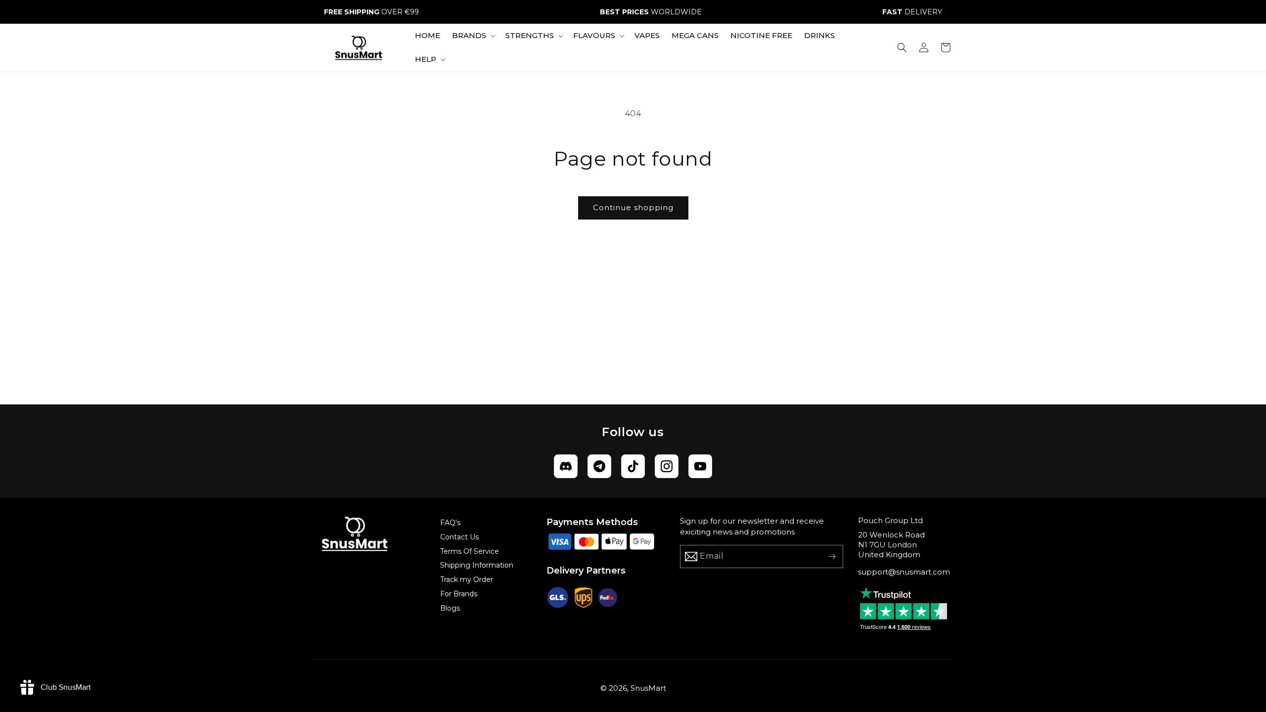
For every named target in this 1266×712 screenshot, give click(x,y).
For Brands (458, 593)
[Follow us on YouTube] (700, 466)
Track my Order (466, 579)
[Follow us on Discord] (566, 466)
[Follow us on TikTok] (633, 466)
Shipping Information (476, 565)
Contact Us (459, 537)
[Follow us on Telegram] (599, 466)
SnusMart (648, 688)
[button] (472, 35)
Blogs (450, 608)
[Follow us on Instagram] (666, 466)
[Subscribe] (832, 556)
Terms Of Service (469, 551)
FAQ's (450, 522)
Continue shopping (633, 207)
